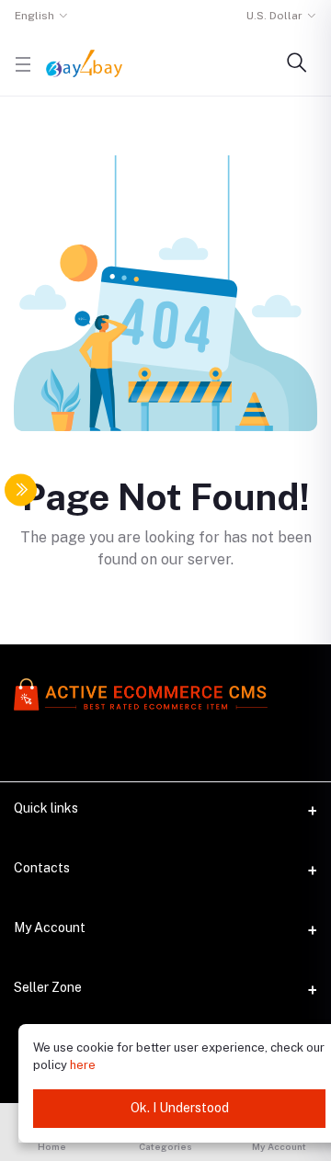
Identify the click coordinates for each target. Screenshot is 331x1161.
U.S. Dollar (274, 15)
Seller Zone (48, 987)
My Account (50, 927)
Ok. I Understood (180, 1107)
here (83, 1065)
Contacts (42, 867)
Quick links (46, 808)
